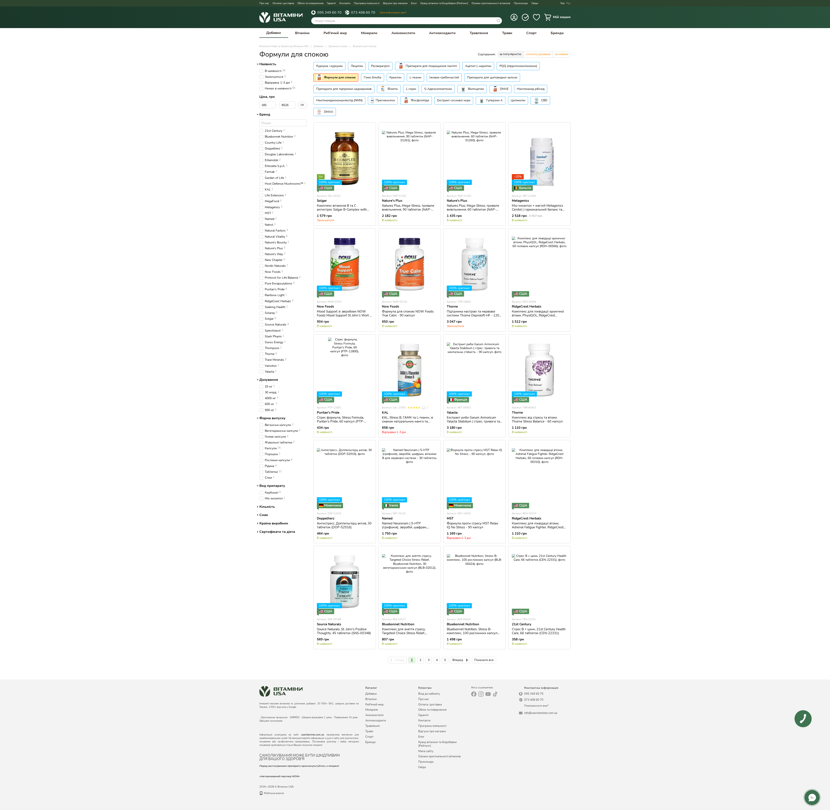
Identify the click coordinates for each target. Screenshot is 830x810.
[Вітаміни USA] (281, 691)
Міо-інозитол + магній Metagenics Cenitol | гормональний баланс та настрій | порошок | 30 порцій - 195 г (539, 211)
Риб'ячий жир (335, 33)
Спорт (531, 33)
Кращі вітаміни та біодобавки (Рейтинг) (444, 3)
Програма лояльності (367, 3)
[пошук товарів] (498, 20)
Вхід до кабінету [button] (429, 694)
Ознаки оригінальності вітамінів (491, 3)
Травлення (479, 33)
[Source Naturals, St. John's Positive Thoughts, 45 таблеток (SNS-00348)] (344, 581)
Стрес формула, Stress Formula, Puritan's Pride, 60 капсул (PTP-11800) (340, 421)
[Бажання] (536, 17)
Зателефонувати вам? (393, 12)
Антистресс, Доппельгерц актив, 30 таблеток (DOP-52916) (344, 525)
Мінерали (369, 33)
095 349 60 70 (329, 12)
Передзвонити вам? (536, 705)
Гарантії (331, 3)
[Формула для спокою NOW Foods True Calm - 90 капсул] (409, 264)
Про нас (264, 3)
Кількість (267, 507)
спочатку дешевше (538, 54)
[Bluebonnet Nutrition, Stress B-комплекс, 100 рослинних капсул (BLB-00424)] (474, 581)
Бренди (557, 33)
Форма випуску (272, 418)
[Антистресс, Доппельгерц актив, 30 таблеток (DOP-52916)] (344, 475)
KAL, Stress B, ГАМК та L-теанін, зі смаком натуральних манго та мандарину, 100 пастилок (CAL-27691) (407, 423)
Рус (568, 3)
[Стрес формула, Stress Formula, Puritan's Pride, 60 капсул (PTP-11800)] (344, 370)
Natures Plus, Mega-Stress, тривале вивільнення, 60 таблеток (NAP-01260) (473, 209)
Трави (507, 33)
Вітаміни (302, 33)
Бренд (264, 115)
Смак (263, 515)
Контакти (344, 3)
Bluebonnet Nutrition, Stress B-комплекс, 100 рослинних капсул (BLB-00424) (472, 633)
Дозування (268, 380)
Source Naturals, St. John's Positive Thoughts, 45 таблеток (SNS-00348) (344, 631)
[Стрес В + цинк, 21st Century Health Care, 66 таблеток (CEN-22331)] (539, 581)
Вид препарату (272, 486)
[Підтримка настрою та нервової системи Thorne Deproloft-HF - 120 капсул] (474, 264)
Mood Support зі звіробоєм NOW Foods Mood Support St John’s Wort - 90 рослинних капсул (344, 315)
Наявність (267, 64)
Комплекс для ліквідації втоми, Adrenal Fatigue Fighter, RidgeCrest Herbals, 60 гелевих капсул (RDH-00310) (537, 529)
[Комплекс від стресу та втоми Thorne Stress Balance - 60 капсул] (539, 370)
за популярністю (510, 54)
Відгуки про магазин (395, 3)
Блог (414, 3)
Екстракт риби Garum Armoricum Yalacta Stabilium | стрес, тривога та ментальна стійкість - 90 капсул (473, 421)
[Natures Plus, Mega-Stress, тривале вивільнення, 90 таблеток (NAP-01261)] (409, 158)
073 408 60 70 (363, 12)
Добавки (273, 32)
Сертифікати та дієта (277, 532)
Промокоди (521, 3)
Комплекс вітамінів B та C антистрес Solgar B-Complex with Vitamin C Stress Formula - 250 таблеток (342, 211)
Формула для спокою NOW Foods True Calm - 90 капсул (408, 313)
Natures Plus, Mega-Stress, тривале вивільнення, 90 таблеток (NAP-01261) (408, 209)
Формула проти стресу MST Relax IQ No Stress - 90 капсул (472, 525)
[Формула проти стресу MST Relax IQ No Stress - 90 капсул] (474, 475)
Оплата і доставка (283, 3)
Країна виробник (273, 523)
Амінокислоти (403, 33)
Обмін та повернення (310, 3)
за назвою (561, 54)
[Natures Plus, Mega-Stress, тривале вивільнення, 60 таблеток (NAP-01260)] (474, 158)
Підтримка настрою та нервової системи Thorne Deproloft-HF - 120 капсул (473, 315)
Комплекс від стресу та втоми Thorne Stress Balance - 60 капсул (537, 419)
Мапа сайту (425, 751)
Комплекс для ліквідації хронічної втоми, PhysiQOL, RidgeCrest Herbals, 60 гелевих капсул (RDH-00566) (538, 317)
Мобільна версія (273, 793)
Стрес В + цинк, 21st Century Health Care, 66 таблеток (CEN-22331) (539, 631)
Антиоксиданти (442, 33)
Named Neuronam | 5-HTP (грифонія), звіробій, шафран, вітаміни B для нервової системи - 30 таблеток (408, 529)
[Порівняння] (525, 17)
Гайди (534, 3)
